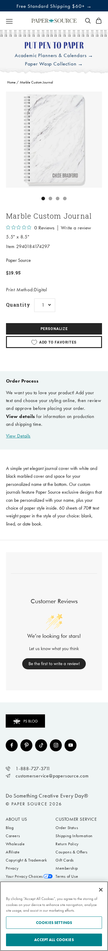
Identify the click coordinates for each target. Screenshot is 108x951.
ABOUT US (16, 819)
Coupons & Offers (72, 852)
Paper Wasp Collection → (54, 64)
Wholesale (15, 844)
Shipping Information (74, 835)
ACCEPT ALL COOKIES (54, 939)
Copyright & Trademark (26, 860)
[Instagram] (56, 745)
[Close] (100, 889)
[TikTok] (41, 745)
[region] (54, 140)
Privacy (12, 868)
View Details (18, 436)
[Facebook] (12, 745)
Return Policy (67, 844)
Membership (67, 868)
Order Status (67, 827)
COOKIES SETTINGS (54, 922)
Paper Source (18, 260)
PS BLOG (30, 721)
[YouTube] (70, 745)
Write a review (76, 228)
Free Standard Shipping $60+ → (54, 6)
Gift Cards (65, 860)
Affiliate (13, 852)
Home (11, 82)
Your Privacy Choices (24, 876)
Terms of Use (67, 876)
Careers (13, 835)
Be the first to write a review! (54, 663)
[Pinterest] (26, 745)
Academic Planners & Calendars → (54, 55)
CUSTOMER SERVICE (76, 819)
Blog (10, 827)
